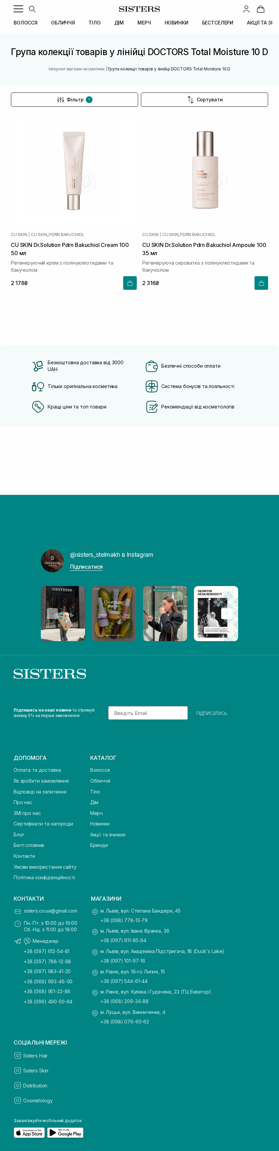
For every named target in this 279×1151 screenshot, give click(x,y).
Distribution (35, 1085)
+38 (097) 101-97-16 (122, 961)
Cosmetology (37, 1100)
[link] (260, 9)
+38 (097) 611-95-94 (123, 940)
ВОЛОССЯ (25, 23)
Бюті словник (29, 845)
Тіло (95, 792)
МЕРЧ (144, 23)
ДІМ (119, 23)
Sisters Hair (35, 1055)
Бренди (99, 845)
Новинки (100, 824)
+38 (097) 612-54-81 (46, 951)
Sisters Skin (35, 1070)
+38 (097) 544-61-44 (124, 981)
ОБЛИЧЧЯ (63, 23)
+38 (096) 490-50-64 (48, 1001)
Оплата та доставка (37, 770)
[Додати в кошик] (130, 283)
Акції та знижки (108, 834)
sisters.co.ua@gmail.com (50, 911)
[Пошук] (32, 9)
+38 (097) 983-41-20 (47, 971)
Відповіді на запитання (40, 792)
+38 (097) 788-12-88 (47, 961)
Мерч (96, 813)
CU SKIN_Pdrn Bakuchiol (57, 234)
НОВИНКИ (176, 23)
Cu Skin (19, 234)
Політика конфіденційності (44, 877)
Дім (94, 802)
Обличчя (100, 781)
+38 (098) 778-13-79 (124, 920)
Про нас (23, 802)
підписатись (211, 713)
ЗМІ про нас (27, 813)
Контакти (24, 856)
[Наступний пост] (226, 613)
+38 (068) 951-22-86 (47, 991)
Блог (19, 834)
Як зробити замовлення (41, 781)
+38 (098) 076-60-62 (124, 1021)
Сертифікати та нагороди (43, 824)
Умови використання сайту (45, 867)
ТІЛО (94, 23)
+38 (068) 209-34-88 (124, 1001)
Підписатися (86, 566)
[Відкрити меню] (18, 9)
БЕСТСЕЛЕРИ (218, 23)
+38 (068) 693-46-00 (48, 981)
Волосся (100, 770)
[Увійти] (246, 9)
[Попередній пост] (52, 613)
